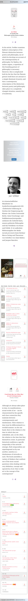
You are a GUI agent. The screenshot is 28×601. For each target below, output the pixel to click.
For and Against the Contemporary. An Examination (10, 504)
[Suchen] (2, 2)
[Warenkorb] (27, 2)
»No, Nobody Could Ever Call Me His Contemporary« (10, 513)
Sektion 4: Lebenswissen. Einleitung (12, 324)
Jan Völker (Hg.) (19, 394)
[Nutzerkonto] (24, 2)
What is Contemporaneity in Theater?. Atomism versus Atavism (10, 522)
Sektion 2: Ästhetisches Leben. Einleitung (13, 305)
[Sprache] (25, 2)
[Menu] (0, 2)
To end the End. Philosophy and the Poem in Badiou (10, 576)
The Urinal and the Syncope (9, 551)
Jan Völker (14, 32)
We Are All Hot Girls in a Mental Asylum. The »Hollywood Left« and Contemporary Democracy (10, 533)
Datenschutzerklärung (20, 599)
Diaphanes (14, 1)
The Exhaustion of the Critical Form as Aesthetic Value (9, 558)
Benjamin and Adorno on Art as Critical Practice (9, 567)
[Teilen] (15, 42)
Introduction (9, 340)
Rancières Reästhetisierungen (13, 333)
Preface (8, 356)
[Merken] (13, 42)
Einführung (9, 296)
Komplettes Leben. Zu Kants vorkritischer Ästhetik (13, 314)
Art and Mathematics (7, 584)
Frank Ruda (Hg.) (9, 394)
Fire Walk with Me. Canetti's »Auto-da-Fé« (10, 542)
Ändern (14, 159)
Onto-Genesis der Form (11, 288)
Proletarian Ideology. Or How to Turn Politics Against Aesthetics (13, 348)
